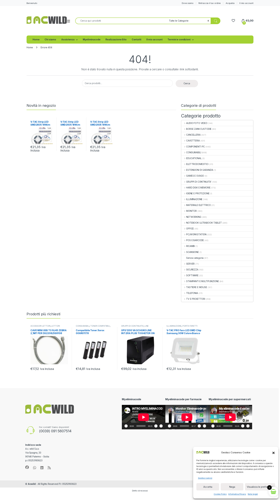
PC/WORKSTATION (196, 234)
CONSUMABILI (193, 152)
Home (36, 39)
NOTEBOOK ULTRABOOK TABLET (204, 222)
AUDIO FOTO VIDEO (196, 123)
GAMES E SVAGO (195, 175)
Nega (232, 486)
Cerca (187, 83)
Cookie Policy (220, 494)
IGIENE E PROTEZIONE (197, 193)
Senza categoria (195, 257)
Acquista (230, 3)
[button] (273, 452)
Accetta (207, 486)
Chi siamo (50, 39)
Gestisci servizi (205, 478)
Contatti (136, 39)
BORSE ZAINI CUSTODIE (198, 129)
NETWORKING (193, 216)
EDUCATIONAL (193, 158)
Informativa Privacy (237, 494)
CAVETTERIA (193, 140)
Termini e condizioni (179, 39)
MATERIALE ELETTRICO (198, 205)
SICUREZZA (192, 269)
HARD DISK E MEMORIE (198, 187)
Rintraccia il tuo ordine (209, 3)
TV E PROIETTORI (195, 298)
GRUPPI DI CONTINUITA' (199, 181)
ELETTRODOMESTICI (197, 164)
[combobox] (121, 20)
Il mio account (246, 3)
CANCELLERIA (193, 134)
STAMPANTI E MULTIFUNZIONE (202, 281)
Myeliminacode (91, 39)
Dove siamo (187, 3)
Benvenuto (32, 3)
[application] (143, 417)
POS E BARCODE (195, 240)
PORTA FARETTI (190, 326)
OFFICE (190, 228)
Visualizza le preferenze (260, 486)
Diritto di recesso (140, 490)
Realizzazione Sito (115, 39)
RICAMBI (190, 246)
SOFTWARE (192, 275)
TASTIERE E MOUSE (196, 287)
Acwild (32, 484)
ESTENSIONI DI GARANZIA (199, 170)
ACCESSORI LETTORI (40, 326)
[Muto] (156, 426)
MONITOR (191, 210)
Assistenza (68, 39)
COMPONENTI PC (195, 146)
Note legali (253, 494)
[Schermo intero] (161, 426)
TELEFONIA (192, 293)
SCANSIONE (192, 252)
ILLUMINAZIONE (194, 199)
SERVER (190, 263)
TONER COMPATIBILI (100, 326)
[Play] (126, 426)
